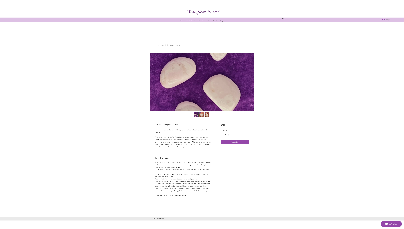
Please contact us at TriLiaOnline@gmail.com (170, 195)
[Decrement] (222, 135)
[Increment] (228, 135)
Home (157, 45)
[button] (283, 19)
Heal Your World (203, 12)
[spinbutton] (225, 135)
